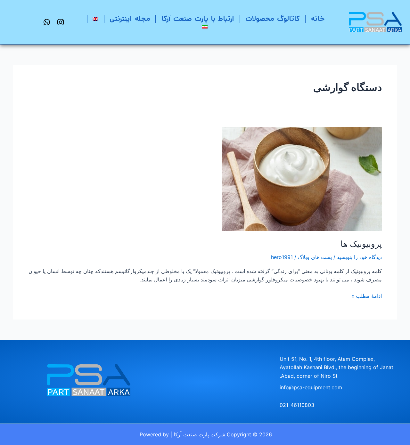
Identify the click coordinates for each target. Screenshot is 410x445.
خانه (318, 18)
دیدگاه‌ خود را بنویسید (359, 257)
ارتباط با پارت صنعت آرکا (197, 18)
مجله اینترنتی (130, 18)
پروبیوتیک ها (361, 244)
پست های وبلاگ (315, 257)
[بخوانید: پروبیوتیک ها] (302, 178)
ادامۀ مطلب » (366, 295)
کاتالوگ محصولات (272, 18)
